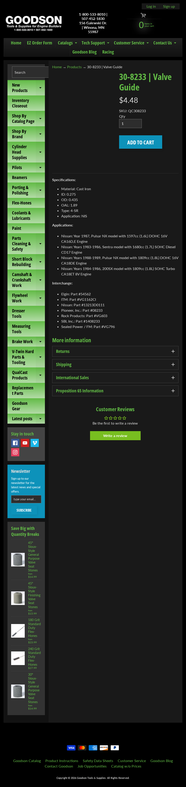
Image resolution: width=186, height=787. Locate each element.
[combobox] (37, 72)
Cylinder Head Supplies (28, 151)
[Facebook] (15, 443)
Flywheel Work (28, 298)
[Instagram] (15, 452)
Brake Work (28, 342)
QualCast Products (28, 375)
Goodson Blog (84, 52)
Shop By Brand (28, 134)
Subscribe (24, 510)
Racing (108, 52)
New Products (28, 88)
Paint (16, 228)
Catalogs (68, 43)
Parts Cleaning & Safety (28, 243)
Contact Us (165, 43)
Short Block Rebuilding (28, 262)
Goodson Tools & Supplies (91, 777)
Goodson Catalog (27, 760)
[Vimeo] (35, 443)
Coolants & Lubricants (21, 215)
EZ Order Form (39, 43)
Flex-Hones (21, 203)
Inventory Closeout (20, 103)
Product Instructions (61, 760)
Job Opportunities (92, 766)
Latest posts (28, 419)
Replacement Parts (22, 390)
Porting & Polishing (28, 190)
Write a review (115, 435)
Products (74, 67)
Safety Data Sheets (98, 760)
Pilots (28, 168)
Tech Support (96, 43)
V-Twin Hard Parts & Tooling (28, 356)
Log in (151, 6)
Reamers (19, 177)
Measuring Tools (21, 329)
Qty (122, 116)
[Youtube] (25, 443)
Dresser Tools (18, 313)
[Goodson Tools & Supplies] (34, 23)
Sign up (169, 6)
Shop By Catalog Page (28, 119)
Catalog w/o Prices (126, 766)
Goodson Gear (19, 406)
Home (16, 43)
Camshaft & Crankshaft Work (28, 279)
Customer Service (132, 43)
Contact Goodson (59, 766)
